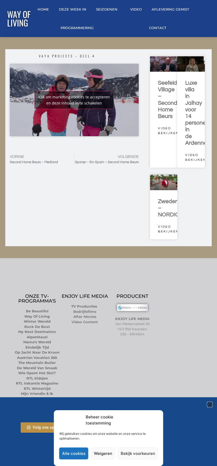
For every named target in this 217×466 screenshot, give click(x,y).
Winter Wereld (37, 321)
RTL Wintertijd (37, 388)
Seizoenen (106, 9)
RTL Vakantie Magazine (37, 383)
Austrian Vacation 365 (37, 357)
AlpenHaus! (37, 337)
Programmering (77, 28)
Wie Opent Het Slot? (37, 373)
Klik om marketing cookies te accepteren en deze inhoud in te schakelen (74, 100)
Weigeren (103, 453)
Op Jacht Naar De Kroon (37, 352)
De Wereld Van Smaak (37, 368)
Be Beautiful (37, 311)
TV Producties (84, 306)
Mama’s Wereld (37, 342)
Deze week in (72, 9)
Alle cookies (73, 453)
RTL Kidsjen (37, 378)
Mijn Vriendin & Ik (37, 393)
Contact (157, 28)
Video (136, 9)
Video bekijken (168, 131)
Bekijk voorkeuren (138, 453)
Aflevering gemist (170, 9)
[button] (210, 404)
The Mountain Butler (37, 362)
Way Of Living (19, 18)
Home (43, 9)
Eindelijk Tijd (37, 347)
